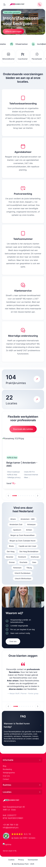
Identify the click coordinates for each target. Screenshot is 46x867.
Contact (6, 779)
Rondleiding (7, 769)
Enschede (23, 562)
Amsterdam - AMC (28, 519)
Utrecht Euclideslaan (22, 573)
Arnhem (29, 530)
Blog (4, 766)
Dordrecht (22, 557)
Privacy (21, 860)
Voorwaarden (33, 860)
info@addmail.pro (10, 827)
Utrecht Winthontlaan (23, 578)
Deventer (9, 557)
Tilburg (29, 568)
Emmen (12, 562)
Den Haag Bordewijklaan (28, 551)
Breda (11, 546)
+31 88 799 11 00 (10, 825)
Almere (13, 519)
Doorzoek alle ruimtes (23, 429)
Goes (34, 562)
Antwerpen (31, 524)
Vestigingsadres (9, 773)
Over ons (12, 641)
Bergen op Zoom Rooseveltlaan (22, 535)
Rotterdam (17, 568)
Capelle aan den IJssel (27, 546)
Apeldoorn (17, 530)
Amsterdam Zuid (16, 524)
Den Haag (11, 551)
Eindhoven (35, 557)
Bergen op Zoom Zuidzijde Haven (23, 541)
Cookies (11, 860)
